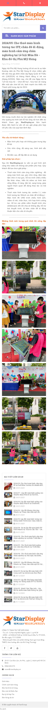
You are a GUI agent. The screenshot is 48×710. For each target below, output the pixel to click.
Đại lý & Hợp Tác (8, 694)
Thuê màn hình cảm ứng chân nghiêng (24, 172)
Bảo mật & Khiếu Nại (10, 691)
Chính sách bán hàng (10, 685)
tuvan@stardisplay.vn (13, 669)
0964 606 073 (10, 666)
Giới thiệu (5, 681)
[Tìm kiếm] (43, 28)
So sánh (3, 709)
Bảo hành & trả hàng (10, 688)
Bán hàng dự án (8, 697)
